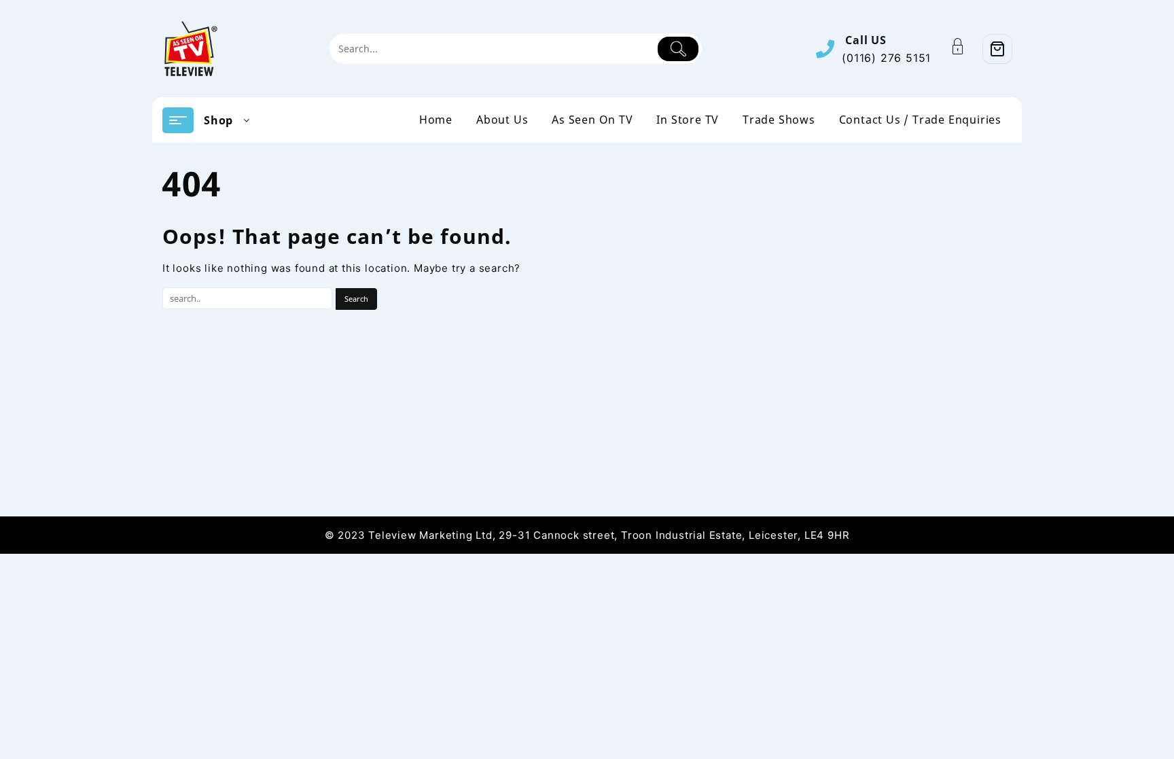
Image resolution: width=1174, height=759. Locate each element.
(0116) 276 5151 (886, 58)
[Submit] (678, 49)
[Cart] (997, 49)
